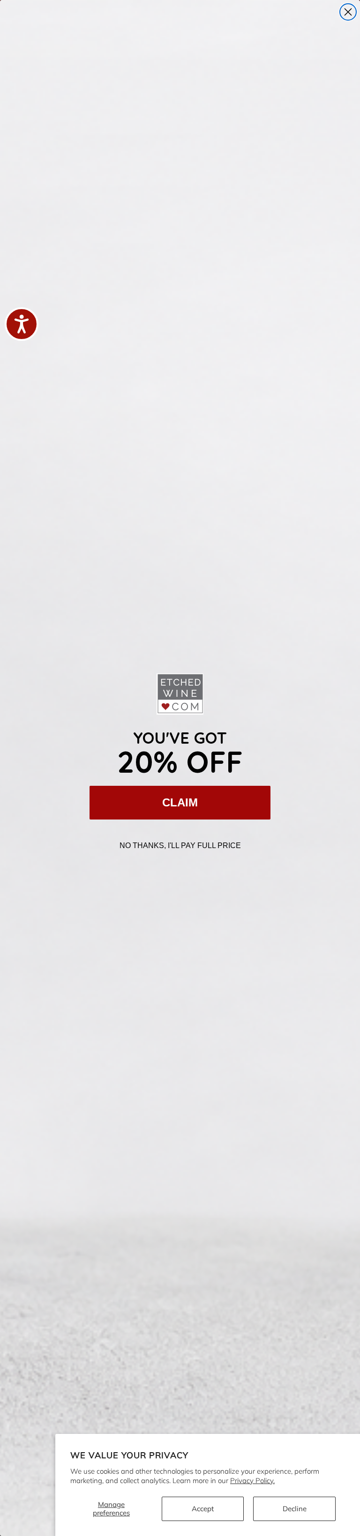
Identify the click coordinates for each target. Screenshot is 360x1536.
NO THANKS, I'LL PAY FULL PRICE (180, 845)
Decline (295, 1508)
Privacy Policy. (252, 1480)
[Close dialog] (348, 12)
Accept (203, 1508)
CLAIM (180, 802)
